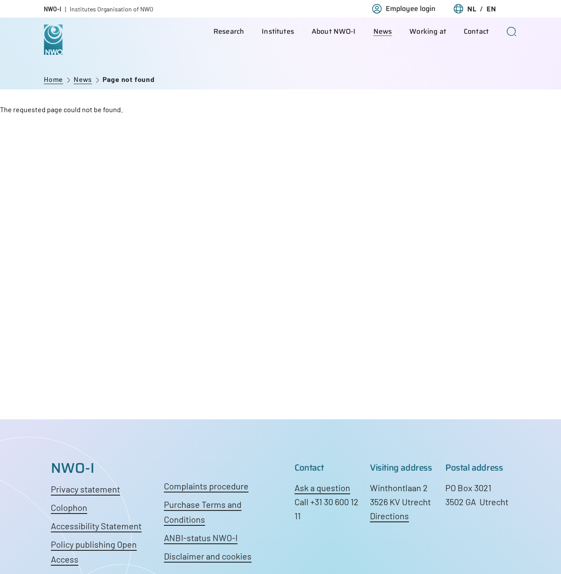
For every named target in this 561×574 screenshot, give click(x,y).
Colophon (69, 507)
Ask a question (322, 487)
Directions (389, 515)
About (334, 31)
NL (471, 9)
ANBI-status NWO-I (201, 537)
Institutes (278, 31)
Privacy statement (85, 489)
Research (228, 31)
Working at (427, 31)
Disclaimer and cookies (208, 556)
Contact (476, 31)
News (382, 31)
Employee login (411, 9)
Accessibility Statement (96, 526)
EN (491, 9)
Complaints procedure (206, 486)
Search (511, 31)
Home (53, 79)
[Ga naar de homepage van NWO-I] (53, 48)
